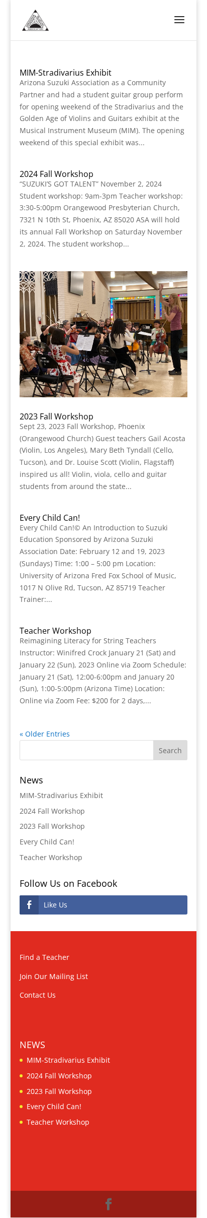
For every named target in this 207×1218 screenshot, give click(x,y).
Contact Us (38, 995)
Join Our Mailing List (54, 976)
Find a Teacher (44, 957)
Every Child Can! (50, 517)
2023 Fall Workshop (56, 416)
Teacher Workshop (55, 630)
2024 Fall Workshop (56, 173)
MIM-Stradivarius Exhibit (66, 72)
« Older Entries (45, 734)
